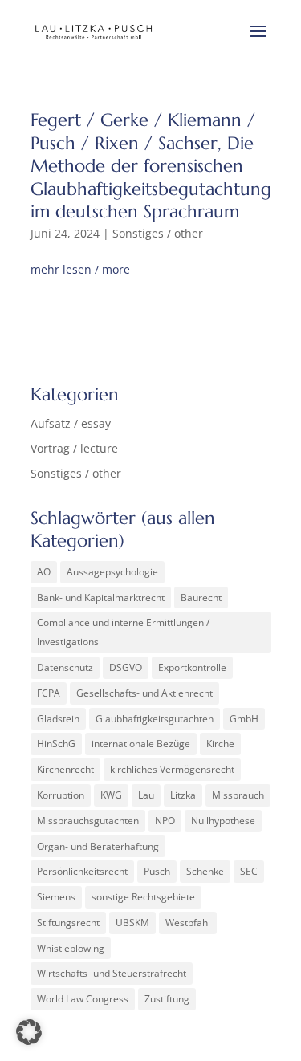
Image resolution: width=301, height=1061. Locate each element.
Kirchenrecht (65, 769)
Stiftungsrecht (68, 922)
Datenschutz (65, 667)
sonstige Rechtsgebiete (143, 897)
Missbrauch (238, 795)
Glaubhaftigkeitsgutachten (155, 719)
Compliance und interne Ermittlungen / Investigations (123, 632)
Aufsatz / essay (71, 423)
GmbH (244, 719)
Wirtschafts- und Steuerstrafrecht (111, 973)
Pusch (157, 871)
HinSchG (56, 743)
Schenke (205, 871)
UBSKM (132, 922)
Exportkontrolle (192, 667)
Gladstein (58, 719)
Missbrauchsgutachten (88, 820)
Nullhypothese (223, 820)
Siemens (56, 897)
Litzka (183, 795)
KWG (111, 795)
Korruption (60, 795)
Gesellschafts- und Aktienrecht (144, 693)
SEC (249, 871)
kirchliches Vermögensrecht (172, 769)
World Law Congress (82, 999)
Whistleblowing (70, 948)
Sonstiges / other (157, 233)
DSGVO (125, 667)
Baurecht (201, 597)
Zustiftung (166, 999)
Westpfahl (187, 922)
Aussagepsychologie (112, 572)
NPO (165, 820)
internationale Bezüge (141, 743)
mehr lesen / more (80, 269)
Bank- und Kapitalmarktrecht (101, 597)
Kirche (220, 743)
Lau (146, 795)
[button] (29, 1032)
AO (44, 572)
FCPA (48, 693)
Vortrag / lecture (74, 448)
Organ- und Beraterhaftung (98, 846)
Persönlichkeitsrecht (82, 871)
